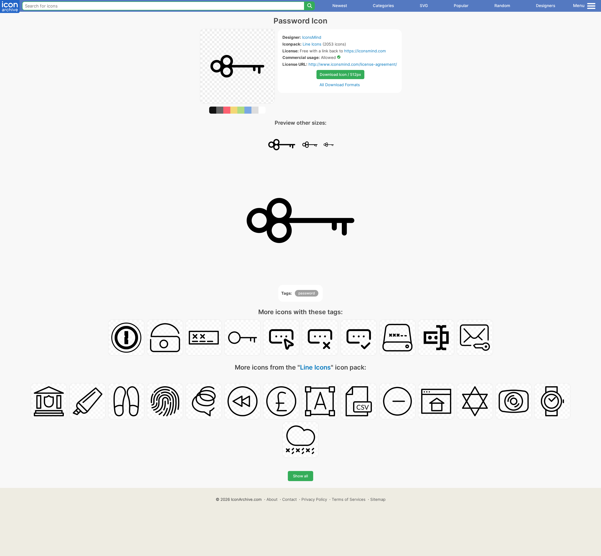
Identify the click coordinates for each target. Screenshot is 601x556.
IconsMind (311, 37)
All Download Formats (340, 84)
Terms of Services (349, 499)
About (271, 499)
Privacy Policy (314, 499)
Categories (383, 5)
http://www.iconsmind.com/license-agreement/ (352, 64)
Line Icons (312, 44)
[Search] (309, 5)
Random (502, 5)
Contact (289, 499)
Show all (300, 476)
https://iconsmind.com (365, 51)
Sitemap (377, 499)
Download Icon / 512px (340, 74)
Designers (545, 5)
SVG (424, 5)
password (306, 293)
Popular (461, 5)
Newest (339, 5)
